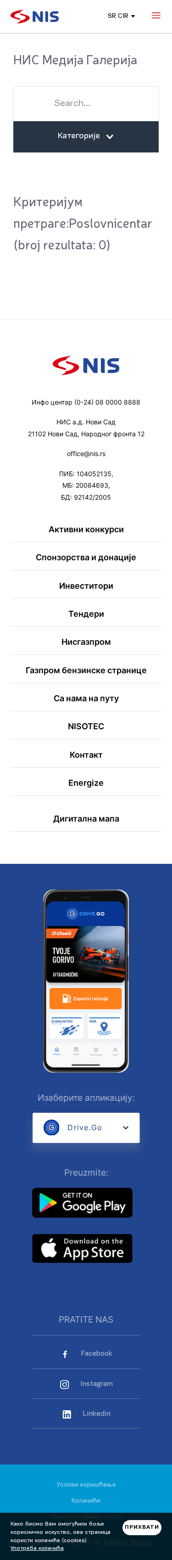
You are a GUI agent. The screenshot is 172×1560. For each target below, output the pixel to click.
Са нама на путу (86, 698)
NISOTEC (86, 726)
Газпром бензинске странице (86, 670)
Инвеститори (86, 585)
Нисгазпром (86, 641)
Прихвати (142, 1527)
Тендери (86, 613)
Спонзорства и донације (86, 557)
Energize (86, 782)
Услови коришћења (86, 1484)
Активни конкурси (86, 529)
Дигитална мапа (86, 818)
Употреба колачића (37, 1548)
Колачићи (86, 1501)
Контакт (86, 754)
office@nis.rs (86, 453)
